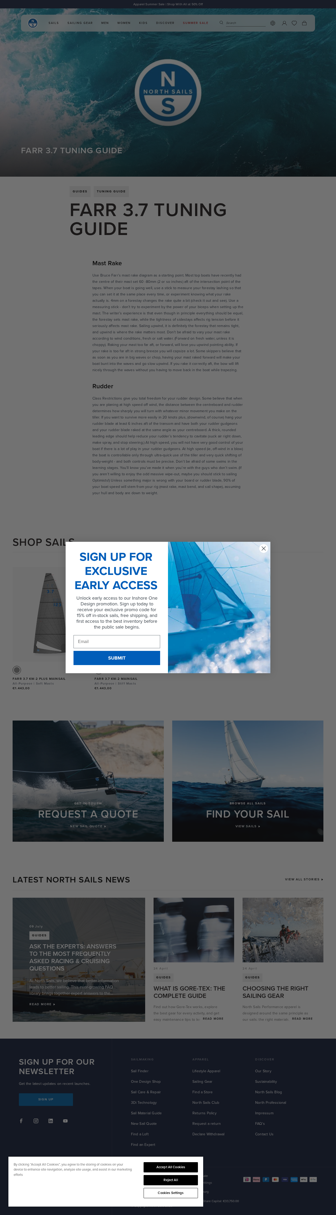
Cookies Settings (170, 1193)
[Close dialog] (263, 548)
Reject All (171, 1180)
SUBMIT (116, 658)
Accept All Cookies (170, 1167)
